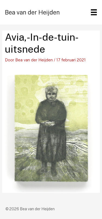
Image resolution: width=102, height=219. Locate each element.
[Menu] (94, 12)
